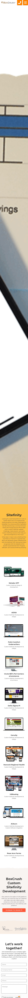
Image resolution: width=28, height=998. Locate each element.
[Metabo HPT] (14, 575)
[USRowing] (14, 787)
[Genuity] (14, 728)
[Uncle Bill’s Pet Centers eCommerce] (14, 667)
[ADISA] (14, 605)
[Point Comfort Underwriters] (14, 636)
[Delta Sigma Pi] (14, 698)
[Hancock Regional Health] (14, 757)
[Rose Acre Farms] (14, 846)
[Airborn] (14, 816)
